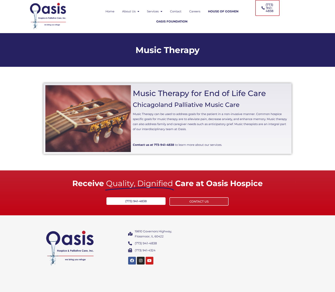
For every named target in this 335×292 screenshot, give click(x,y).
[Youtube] (149, 261)
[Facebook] (132, 261)
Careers (194, 11)
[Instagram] (141, 261)
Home (109, 11)
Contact (175, 11)
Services (153, 11)
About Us (129, 11)
